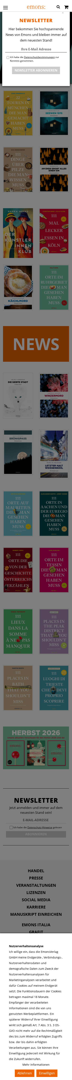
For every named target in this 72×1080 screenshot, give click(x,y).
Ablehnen (24, 1073)
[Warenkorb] (66, 7)
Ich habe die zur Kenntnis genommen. (34, 58)
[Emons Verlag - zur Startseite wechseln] (36, 7)
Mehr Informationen (36, 1064)
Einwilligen (47, 1073)
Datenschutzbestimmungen (39, 57)
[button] (58, 7)
